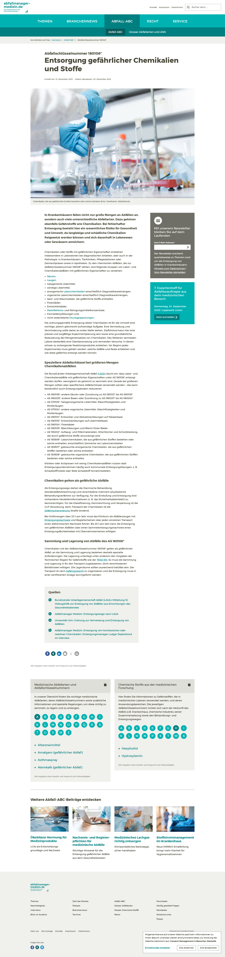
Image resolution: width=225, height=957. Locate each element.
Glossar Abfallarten (123, 905)
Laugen (51, 280)
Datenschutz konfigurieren (182, 931)
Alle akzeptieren (208, 947)
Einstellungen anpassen (157, 947)
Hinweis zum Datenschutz (169, 268)
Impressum (164, 7)
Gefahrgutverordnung (57, 510)
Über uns (34, 931)
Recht (153, 21)
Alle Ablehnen (186, 947)
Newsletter (162, 910)
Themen (45, 21)
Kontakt (153, 7)
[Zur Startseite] (17, 7)
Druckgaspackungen (81, 317)
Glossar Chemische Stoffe (126, 910)
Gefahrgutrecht (75, 571)
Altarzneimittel (48, 745)
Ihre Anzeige (47, 931)
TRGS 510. (102, 559)
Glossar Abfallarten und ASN (147, 32)
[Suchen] (188, 7)
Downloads (162, 901)
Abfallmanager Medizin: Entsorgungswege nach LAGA (86, 614)
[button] (47, 653)
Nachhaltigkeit (37, 905)
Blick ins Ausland (38, 914)
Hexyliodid (129, 748)
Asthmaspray (47, 760)
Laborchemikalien (74, 291)
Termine (77, 914)
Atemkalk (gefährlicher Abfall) (59, 767)
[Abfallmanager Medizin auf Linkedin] (42, 947)
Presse (160, 919)
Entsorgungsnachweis (57, 520)
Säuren (51, 276)
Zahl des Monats (80, 901)
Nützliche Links (164, 914)
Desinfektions (55, 310)
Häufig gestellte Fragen (168, 905)
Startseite (56, 40)
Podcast (76, 905)
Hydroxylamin (131, 756)
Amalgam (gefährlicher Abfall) (60, 752)
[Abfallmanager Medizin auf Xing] (37, 947)
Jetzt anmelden (165, 317)
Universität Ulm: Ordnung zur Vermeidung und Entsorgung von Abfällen (92, 622)
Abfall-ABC (122, 21)
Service (180, 21)
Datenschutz (177, 7)
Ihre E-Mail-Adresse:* (164, 242)
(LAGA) (102, 373)
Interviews (35, 910)
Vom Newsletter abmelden (170, 272)
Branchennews (82, 21)
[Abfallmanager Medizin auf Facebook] (32, 947)
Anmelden (188, 247)
